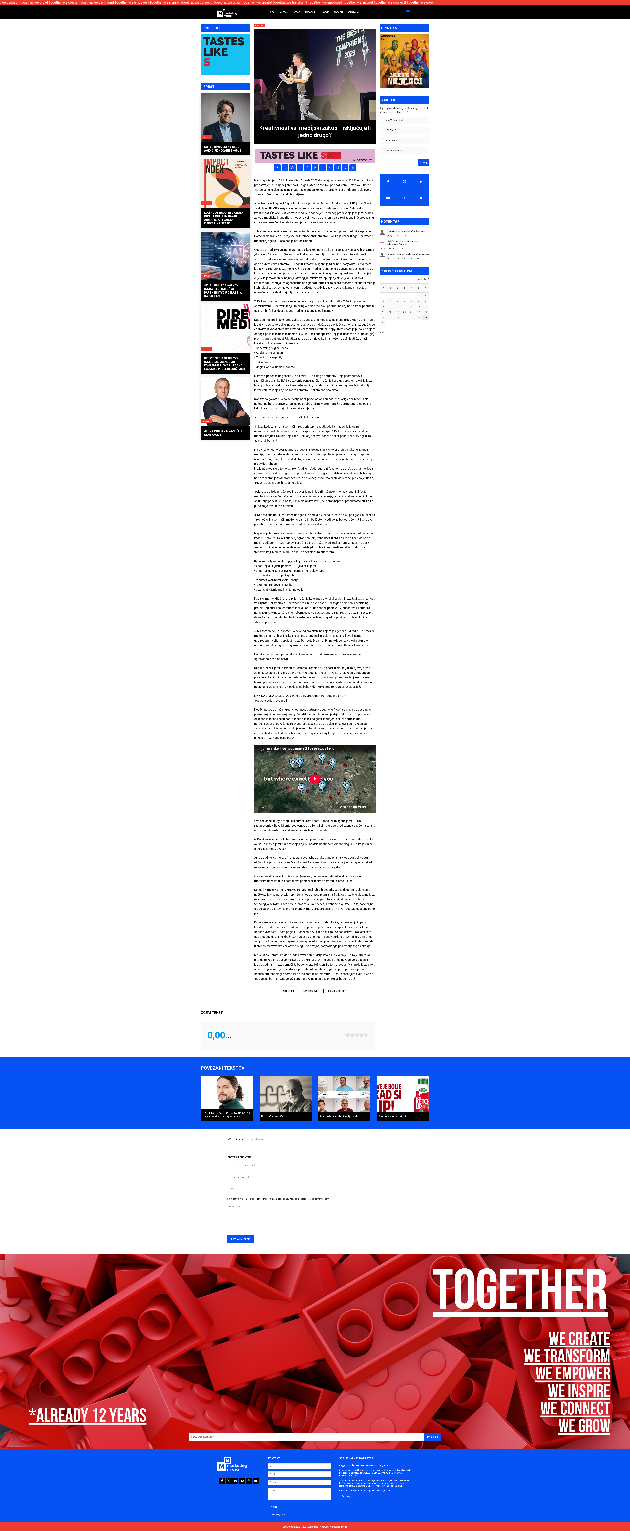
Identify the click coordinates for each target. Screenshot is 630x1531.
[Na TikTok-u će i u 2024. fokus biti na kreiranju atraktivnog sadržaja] (227, 1098)
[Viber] (307, 167)
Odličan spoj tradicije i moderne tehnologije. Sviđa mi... (402, 242)
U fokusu (259, 25)
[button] (401, 12)
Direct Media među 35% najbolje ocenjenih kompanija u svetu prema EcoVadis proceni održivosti (225, 363)
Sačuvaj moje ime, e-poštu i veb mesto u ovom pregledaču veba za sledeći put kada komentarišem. (280, 1198)
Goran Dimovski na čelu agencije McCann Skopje (222, 148)
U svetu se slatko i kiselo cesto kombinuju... (408, 254)
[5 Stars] (366, 1035)
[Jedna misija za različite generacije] (225, 402)
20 (404, 311)
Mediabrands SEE (336, 991)
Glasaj (423, 162)
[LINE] (352, 167)
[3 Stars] (357, 1035)
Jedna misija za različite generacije (223, 432)
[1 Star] (347, 1035)
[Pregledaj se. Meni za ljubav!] (344, 1098)
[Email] (300, 167)
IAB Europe (288, 991)
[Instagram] (404, 198)
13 (404, 306)
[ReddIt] (337, 167)
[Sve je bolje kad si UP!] (403, 1098)
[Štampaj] (322, 167)
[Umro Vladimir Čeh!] (286, 1098)
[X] (285, 167)
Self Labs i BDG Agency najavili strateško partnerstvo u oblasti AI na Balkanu (223, 291)
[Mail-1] (421, 198)
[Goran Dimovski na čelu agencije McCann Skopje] (225, 118)
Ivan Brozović (310, 991)
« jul (382, 331)
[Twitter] (404, 182)
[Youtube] (388, 198)
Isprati (206, 137)
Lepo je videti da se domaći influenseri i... (407, 231)
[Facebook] (277, 167)
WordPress (235, 1139)
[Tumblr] (345, 167)
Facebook (256, 1139)
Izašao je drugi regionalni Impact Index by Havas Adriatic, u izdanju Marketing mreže (224, 218)
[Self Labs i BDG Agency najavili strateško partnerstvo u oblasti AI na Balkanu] (225, 256)
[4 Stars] (361, 1035)
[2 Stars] (352, 1035)
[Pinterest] (330, 167)
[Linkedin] (315, 167)
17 (383, 311)
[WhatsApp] (292, 167)
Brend (206, 421)
